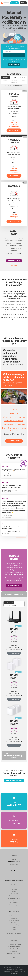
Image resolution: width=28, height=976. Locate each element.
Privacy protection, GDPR (10, 969)
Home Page (14, 884)
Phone (14, 891)
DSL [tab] (23, 80)
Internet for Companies (14, 898)
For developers (14, 902)
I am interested (14, 130)
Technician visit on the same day (13, 424)
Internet (14, 887)
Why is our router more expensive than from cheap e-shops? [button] (14, 755)
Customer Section (14, 916)
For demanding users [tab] (10, 605)
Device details (15, 653)
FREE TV (13, 413)
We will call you (13, 260)
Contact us (14, 840)
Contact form (14, 918)
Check (14, 804)
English (14, 929)
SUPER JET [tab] (14, 80)
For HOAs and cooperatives (14, 905)
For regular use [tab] (9, 602)
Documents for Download (14, 933)
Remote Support (14, 951)
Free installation (13, 410)
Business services (14, 585)
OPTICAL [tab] (14, 77)
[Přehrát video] (14, 396)
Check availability (14, 2)
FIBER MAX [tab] (6, 77)
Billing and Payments (14, 946)
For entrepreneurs (14, 896)
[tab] (14, 755)
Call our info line (14, 822)
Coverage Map (14, 922)
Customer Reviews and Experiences (14, 925)
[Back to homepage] (5, 2)
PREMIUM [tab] (22, 77)
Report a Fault (14, 949)
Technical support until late (13, 421)
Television (14, 889)
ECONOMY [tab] (14, 82)
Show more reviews (21, 537)
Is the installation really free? (14, 944)
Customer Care (14, 893)
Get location (14, 64)
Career (14, 927)
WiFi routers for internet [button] (13, 594)
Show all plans (14, 265)
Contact (14, 957)
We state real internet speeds (13, 417)
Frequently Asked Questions (14, 953)
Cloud (14, 900)
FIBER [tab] (5, 80)
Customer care (14, 441)
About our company (14, 920)
